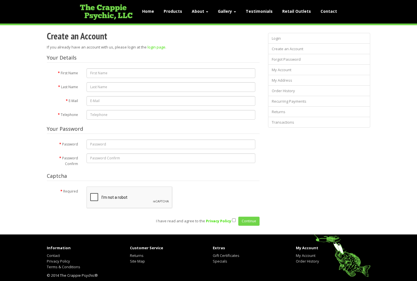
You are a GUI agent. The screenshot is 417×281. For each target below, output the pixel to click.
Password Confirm (70, 161)
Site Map (137, 261)
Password (70, 144)
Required (70, 191)
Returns (278, 111)
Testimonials (259, 11)
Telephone (69, 114)
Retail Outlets (296, 11)
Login (276, 38)
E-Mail (73, 100)
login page (156, 47)
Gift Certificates (226, 255)
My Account (281, 69)
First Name (69, 73)
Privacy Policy (58, 261)
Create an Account (287, 48)
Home (148, 11)
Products (173, 11)
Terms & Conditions (63, 266)
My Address (282, 80)
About (198, 11)
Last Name (69, 86)
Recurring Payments (289, 101)
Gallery (225, 11)
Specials (220, 261)
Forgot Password (286, 59)
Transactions (283, 122)
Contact (329, 11)
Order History (283, 90)
